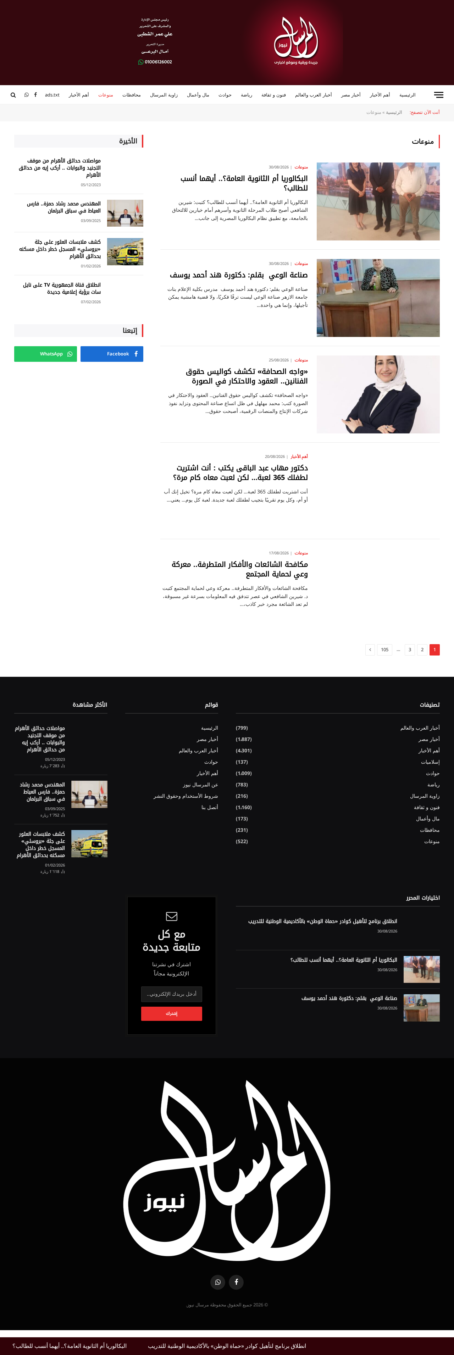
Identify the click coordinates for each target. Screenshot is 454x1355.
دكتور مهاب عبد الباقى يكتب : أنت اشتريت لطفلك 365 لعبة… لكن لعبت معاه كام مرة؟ (240, 472)
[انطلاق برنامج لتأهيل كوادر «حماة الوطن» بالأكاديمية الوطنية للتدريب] (422, 931)
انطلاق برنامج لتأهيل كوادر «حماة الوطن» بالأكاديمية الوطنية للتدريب (322, 921)
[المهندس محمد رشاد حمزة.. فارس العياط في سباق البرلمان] (125, 213)
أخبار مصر (351, 94)
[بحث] (14, 95)
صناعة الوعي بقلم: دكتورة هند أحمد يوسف (237, 275)
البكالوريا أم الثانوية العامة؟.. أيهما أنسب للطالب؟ (244, 183)
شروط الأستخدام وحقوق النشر (186, 796)
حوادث (225, 94)
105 (384, 650)
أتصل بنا (209, 807)
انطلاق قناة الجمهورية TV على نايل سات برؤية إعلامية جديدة (62, 289)
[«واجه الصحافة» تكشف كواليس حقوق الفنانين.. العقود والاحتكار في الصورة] (378, 394)
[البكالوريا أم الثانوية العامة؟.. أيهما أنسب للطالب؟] (378, 201)
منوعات (105, 94)
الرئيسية (407, 94)
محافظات (131, 94)
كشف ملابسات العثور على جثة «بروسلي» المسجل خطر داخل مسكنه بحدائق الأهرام (60, 249)
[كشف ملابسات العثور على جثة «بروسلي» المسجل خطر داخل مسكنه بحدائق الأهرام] (125, 251)
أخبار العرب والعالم (313, 94)
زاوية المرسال (164, 94)
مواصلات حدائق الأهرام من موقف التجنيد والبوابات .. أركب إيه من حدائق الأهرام (60, 168)
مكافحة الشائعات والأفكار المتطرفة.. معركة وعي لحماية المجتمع (240, 569)
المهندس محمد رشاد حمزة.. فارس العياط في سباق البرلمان (64, 207)
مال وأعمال (198, 94)
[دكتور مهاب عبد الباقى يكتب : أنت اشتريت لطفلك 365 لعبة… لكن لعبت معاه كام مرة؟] (378, 491)
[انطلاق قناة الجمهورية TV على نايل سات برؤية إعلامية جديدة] (125, 294)
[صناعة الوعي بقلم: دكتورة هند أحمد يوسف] (378, 298)
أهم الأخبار (380, 94)
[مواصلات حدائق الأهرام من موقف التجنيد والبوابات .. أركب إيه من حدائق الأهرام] (125, 170)
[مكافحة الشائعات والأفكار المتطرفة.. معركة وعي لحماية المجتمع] (378, 587)
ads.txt (52, 94)
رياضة (246, 94)
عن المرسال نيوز (200, 785)
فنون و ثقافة (273, 94)
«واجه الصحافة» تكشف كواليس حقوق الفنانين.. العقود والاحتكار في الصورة (247, 376)
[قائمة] (438, 95)
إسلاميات (430, 762)
